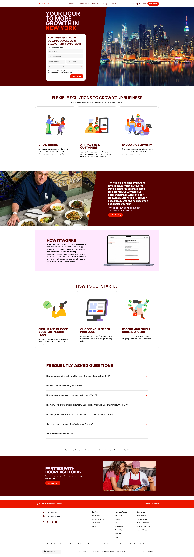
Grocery (117, 519)
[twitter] (43, 522)
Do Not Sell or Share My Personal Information (114, 551)
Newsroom (123, 544)
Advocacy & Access (143, 526)
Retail (116, 537)
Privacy (85, 551)
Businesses (81, 544)
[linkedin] (56, 522)
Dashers (72, 544)
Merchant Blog (141, 515)
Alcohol (117, 523)
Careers (115, 544)
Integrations (96, 523)
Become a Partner (152, 504)
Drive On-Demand (79, 256)
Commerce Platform (98, 519)
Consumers (63, 544)
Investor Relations (104, 544)
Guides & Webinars (143, 523)
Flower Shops (119, 530)
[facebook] (47, 522)
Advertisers (92, 544)
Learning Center (142, 519)
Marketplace (81, 244)
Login (144, 4)
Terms (79, 551)
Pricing (94, 526)
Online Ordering (70, 252)
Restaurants (118, 515)
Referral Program (95, 551)
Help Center (144, 544)
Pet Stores (118, 533)
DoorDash (150, 551)
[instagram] (52, 522)
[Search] (133, 3)
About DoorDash (51, 544)
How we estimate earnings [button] (55, 47)
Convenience (119, 526)
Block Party (133, 544)
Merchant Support (143, 530)
